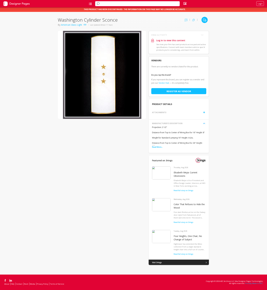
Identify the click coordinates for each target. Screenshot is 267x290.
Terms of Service (57, 284)
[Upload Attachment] (204, 112)
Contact (19, 284)
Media (32, 284)
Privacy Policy (42, 284)
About (6, 284)
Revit (26, 284)
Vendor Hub (164, 83)
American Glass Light (71, 24)
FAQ (12, 284)
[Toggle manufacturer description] (204, 123)
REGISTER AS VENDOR (179, 91)
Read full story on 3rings (183, 190)
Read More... (157, 147)
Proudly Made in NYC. (254, 283)
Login (260, 3)
